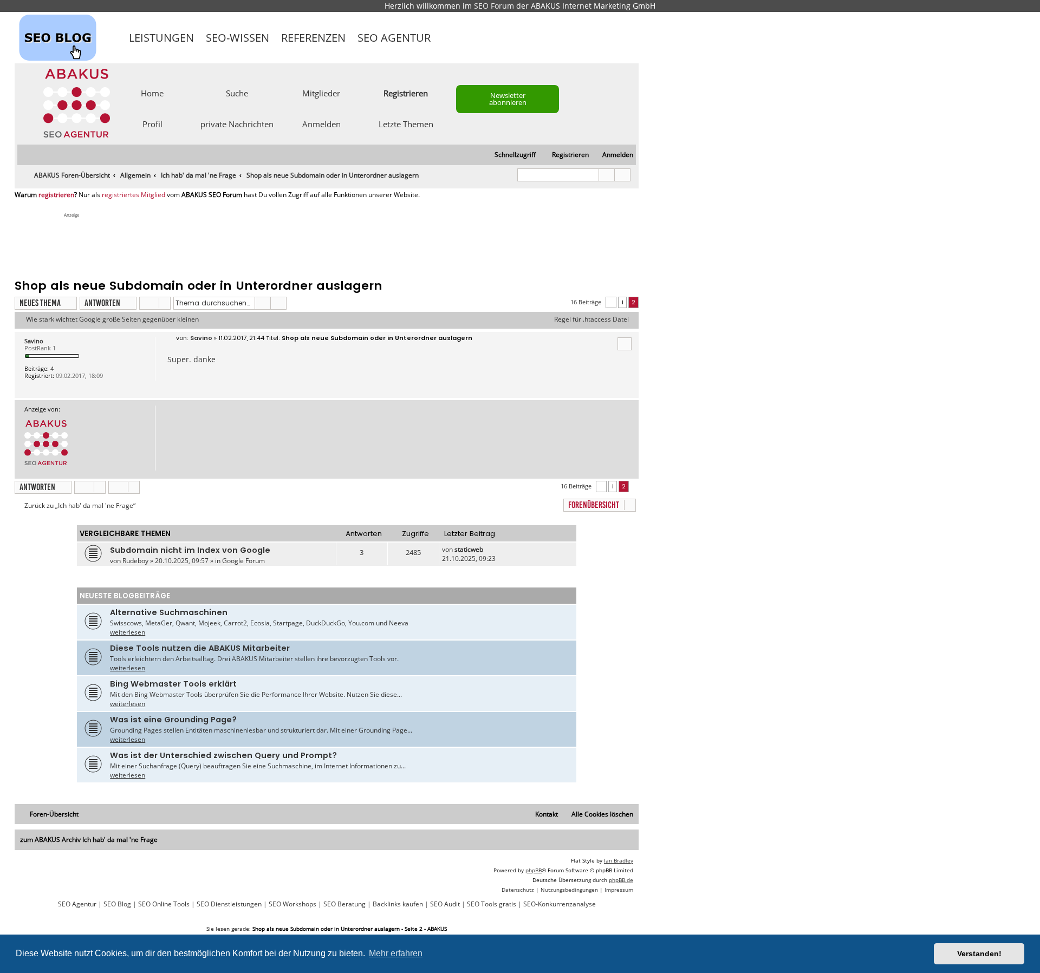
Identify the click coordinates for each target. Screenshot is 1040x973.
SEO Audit (445, 904)
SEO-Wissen (237, 37)
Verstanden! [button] (979, 953)
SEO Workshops (292, 904)
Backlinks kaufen (398, 904)
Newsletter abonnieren (507, 98)
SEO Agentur (394, 37)
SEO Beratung (344, 904)
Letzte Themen (406, 123)
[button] (611, 302)
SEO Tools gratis (491, 904)
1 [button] (622, 302)
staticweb (468, 549)
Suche (237, 92)
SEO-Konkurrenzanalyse (559, 904)
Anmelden (321, 123)
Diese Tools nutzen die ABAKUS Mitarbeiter (200, 648)
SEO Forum (494, 6)
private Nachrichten (237, 123)
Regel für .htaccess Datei (591, 319)
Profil (152, 123)
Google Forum (243, 560)
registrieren (56, 195)
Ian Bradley (618, 860)
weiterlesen (127, 632)
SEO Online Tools (164, 904)
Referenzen (313, 37)
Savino (33, 340)
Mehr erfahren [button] (395, 953)
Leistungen (161, 37)
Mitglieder (321, 92)
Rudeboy (135, 560)
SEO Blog (117, 904)
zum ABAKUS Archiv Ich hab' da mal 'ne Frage (89, 839)
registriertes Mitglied (133, 195)
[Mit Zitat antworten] (625, 343)
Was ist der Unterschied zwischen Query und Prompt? (223, 755)
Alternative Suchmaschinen (168, 612)
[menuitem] (613, 155)
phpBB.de (621, 880)
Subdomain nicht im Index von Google (190, 550)
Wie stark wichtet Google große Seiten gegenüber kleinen (112, 319)
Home (152, 92)
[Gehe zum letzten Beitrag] (488, 549)
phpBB (533, 870)
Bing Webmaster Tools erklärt (173, 683)
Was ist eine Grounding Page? (173, 719)
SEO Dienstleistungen (229, 904)
